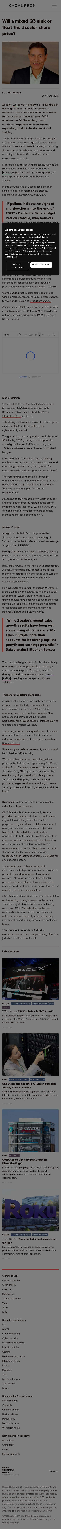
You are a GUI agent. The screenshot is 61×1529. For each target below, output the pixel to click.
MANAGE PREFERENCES (17, 266)
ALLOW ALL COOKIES (41, 265)
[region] (31, 249)
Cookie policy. (12, 257)
